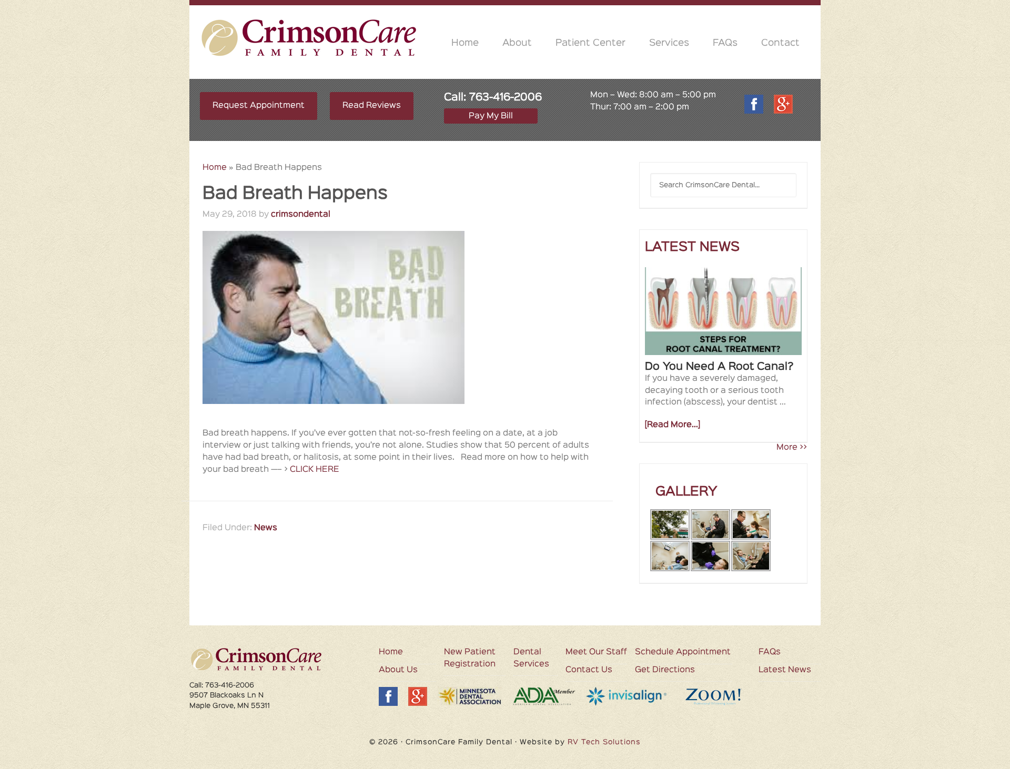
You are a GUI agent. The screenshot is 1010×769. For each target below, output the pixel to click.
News (265, 528)
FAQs (770, 652)
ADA (543, 696)
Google (783, 104)
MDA (470, 696)
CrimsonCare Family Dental (309, 37)
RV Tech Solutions (604, 742)
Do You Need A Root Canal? (719, 366)
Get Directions (665, 670)
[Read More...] (672, 425)
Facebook (753, 104)
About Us (398, 670)
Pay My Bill (491, 116)
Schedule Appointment (683, 652)
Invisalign (628, 696)
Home (215, 167)
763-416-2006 (505, 97)
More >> (791, 447)
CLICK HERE (314, 469)
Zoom (722, 696)
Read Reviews (371, 105)
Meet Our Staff (596, 652)
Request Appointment (259, 105)
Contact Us (588, 670)
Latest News (785, 670)
